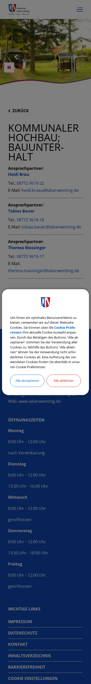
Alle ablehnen (64, 380)
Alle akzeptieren (27, 380)
